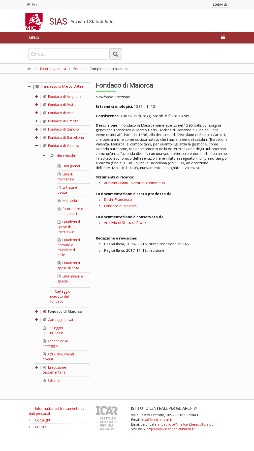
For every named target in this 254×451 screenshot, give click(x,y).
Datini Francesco (118, 199)
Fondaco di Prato (61, 104)
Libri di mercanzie (66, 176)
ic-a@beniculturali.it (156, 419)
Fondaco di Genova (63, 129)
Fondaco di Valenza (63, 145)
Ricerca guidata (53, 68)
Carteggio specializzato (53, 330)
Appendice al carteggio (55, 343)
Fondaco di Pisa (60, 112)
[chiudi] (37, 145)
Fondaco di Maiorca (64, 311)
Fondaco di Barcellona (65, 137)
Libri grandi (70, 166)
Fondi (77, 68)
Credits (40, 426)
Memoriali (69, 200)
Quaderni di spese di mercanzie (69, 226)
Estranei (53, 380)
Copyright (42, 420)
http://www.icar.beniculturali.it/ (171, 429)
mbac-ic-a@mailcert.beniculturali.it (185, 424)
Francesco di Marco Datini (61, 86)
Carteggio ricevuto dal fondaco (60, 296)
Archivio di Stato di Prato (125, 222)
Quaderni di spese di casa (69, 265)
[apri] (37, 96)
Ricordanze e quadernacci (70, 211)
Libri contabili (65, 155)
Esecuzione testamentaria (54, 370)
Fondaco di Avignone (64, 96)
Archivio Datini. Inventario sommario (134, 182)
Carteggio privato (61, 319)
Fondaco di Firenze (62, 121)
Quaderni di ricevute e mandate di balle (69, 247)
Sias (34, 4)
